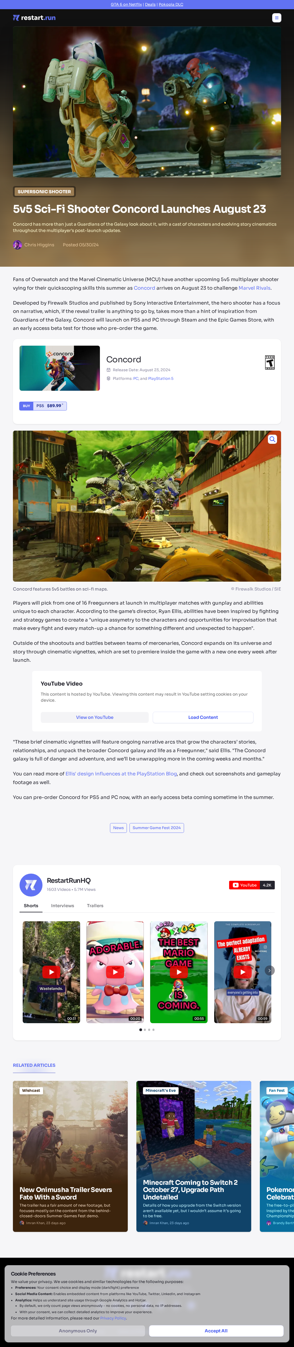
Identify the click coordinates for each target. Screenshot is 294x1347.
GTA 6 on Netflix (126, 4)
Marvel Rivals (254, 288)
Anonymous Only (78, 1331)
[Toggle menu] (276, 17)
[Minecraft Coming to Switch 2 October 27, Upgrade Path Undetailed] (193, 1110)
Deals (150, 4)
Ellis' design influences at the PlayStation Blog (121, 774)
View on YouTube (94, 717)
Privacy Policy (113, 1318)
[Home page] (34, 17)
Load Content (203, 717)
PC (135, 378)
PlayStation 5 (160, 378)
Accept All (216, 1331)
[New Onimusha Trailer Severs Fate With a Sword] (70, 1110)
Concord (144, 288)
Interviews (62, 905)
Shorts (31, 905)
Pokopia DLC (171, 4)
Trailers (95, 905)
